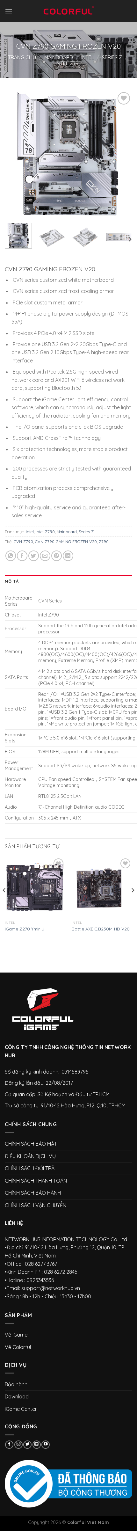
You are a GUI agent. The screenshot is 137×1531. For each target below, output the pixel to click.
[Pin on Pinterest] (56, 555)
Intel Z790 (69, 63)
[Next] (121, 154)
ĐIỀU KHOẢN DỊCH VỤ (30, 1156)
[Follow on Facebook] (9, 1444)
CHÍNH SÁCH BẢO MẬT (31, 1144)
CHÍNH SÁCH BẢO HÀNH (33, 1193)
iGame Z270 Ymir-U (24, 928)
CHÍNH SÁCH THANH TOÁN (36, 1180)
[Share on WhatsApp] (10, 555)
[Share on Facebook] (22, 555)
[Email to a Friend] (45, 555)
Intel (87, 57)
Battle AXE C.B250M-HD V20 (101, 928)
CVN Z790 (23, 541)
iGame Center (21, 1409)
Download (17, 1396)
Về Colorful (18, 1347)
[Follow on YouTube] (45, 1444)
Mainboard (58, 57)
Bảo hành (16, 1384)
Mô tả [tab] (11, 581)
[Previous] (15, 154)
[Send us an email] (36, 1444)
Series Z (112, 57)
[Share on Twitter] (33, 555)
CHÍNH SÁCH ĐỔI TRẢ (29, 1168)
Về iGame (16, 1334)
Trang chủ (22, 57)
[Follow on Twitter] (27, 1444)
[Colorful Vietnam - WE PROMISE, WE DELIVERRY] (68, 11)
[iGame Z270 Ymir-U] (35, 887)
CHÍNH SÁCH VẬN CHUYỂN (35, 1205)
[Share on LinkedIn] (68, 555)
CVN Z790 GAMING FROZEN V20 (66, 541)
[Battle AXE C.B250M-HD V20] (102, 887)
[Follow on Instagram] (18, 1444)
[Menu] (8, 11)
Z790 (104, 541)
